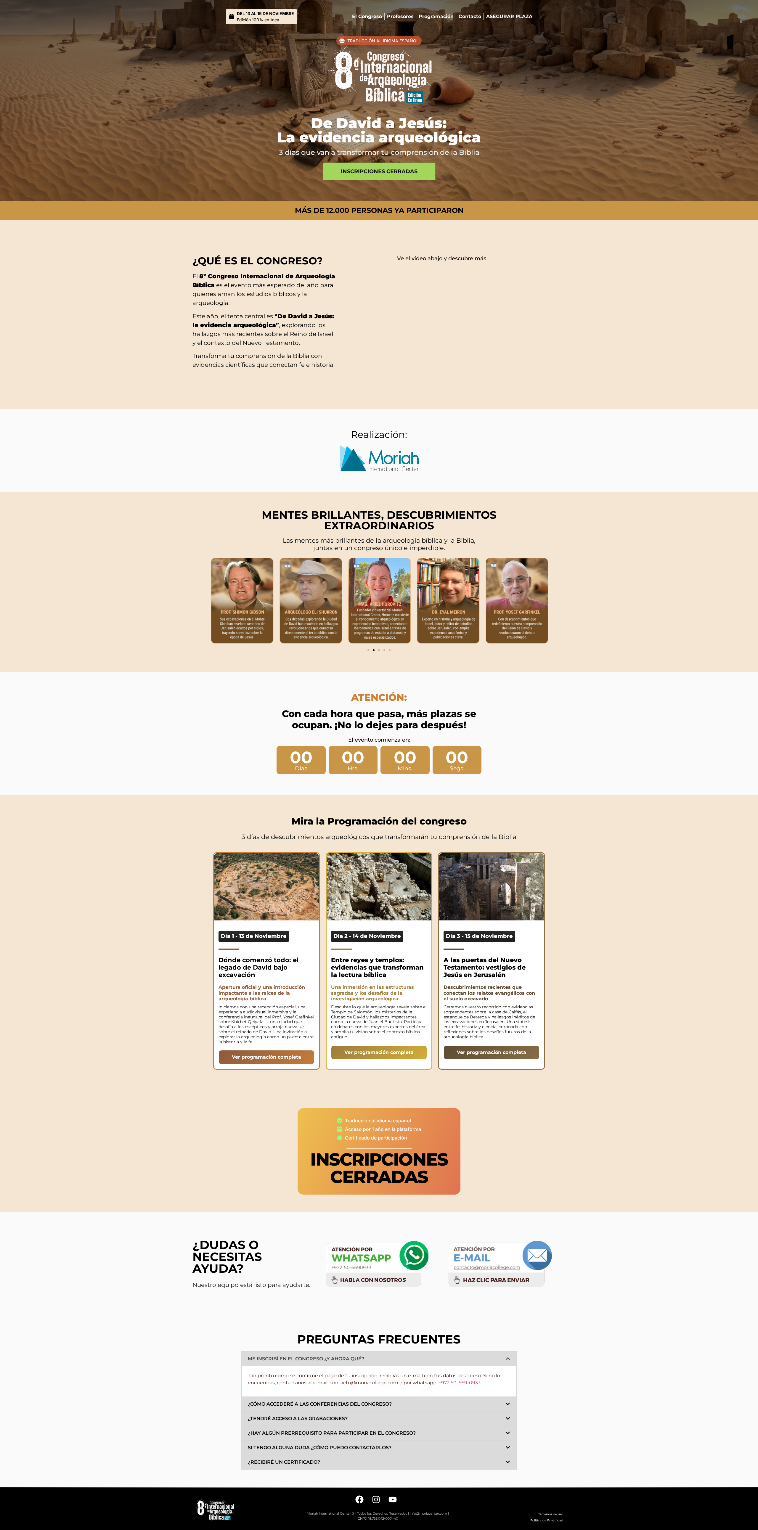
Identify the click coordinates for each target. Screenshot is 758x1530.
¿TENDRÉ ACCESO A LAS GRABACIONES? (298, 1418)
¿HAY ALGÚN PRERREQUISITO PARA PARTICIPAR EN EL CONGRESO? (332, 1433)
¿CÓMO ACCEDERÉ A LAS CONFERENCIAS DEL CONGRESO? (320, 1404)
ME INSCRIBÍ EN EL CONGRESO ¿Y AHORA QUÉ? (306, 1359)
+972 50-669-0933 (460, 1383)
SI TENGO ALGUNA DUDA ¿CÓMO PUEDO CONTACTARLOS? (319, 1447)
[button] (368, 650)
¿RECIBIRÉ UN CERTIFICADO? (284, 1462)
